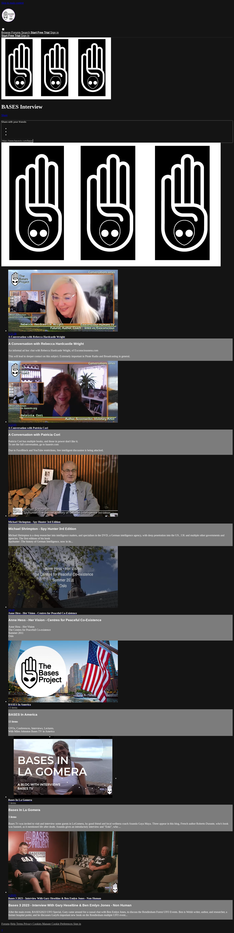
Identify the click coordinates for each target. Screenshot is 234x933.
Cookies (37, 923)
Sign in (54, 32)
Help (13, 923)
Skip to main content (12, 2)
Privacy (28, 923)
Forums (16, 32)
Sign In (25, 35)
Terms (20, 923)
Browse (6, 32)
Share (4, 115)
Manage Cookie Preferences (57, 923)
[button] (3, 29)
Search (26, 32)
